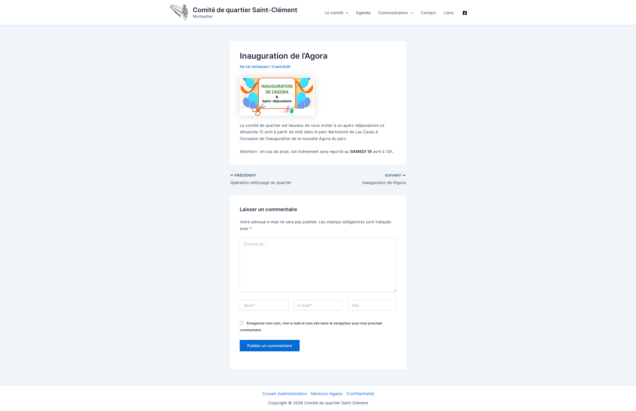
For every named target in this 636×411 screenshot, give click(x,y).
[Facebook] (465, 13)
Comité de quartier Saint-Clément (245, 10)
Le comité (334, 12)
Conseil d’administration (284, 393)
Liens (449, 12)
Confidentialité (360, 393)
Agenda (363, 12)
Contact (428, 12)
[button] (345, 13)
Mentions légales (327, 393)
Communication (393, 12)
